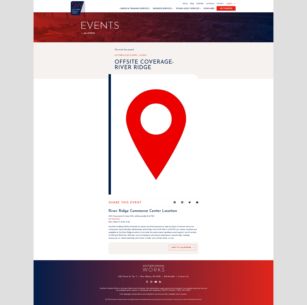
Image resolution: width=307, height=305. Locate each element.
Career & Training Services (134, 9)
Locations (210, 3)
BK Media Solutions (195, 299)
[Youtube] (155, 282)
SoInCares (209, 9)
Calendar (200, 3)
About (185, 3)
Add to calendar (181, 247)
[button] (174, 202)
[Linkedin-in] (160, 282)
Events (99, 26)
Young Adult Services (187, 9)
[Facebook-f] (147, 282)
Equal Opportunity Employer (162, 299)
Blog (192, 3)
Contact (220, 3)
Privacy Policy (178, 299)
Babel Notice (147, 299)
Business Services (162, 9)
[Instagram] (151, 282)
